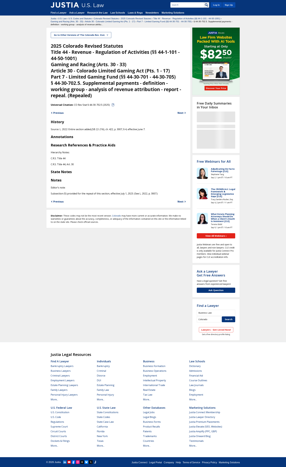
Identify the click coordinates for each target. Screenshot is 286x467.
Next (181, 113)
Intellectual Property (154, 380)
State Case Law (105, 421)
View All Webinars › (216, 235)
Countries (148, 441)
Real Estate (149, 390)
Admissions (195, 370)
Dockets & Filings (60, 441)
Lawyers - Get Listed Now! (216, 329)
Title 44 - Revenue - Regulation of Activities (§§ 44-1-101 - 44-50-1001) (186, 18)
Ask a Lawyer (77, 12)
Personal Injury (105, 394)
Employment (150, 375)
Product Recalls (151, 426)
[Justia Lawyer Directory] (95, 462)
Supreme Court (59, 426)
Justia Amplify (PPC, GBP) (203, 431)
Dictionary (195, 366)
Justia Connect (139, 462)
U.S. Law (62, 18)
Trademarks (150, 436)
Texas (100, 441)
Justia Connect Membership (204, 412)
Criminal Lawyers (60, 375)
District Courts (59, 436)
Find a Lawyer (58, 12)
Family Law (103, 390)
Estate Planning (105, 385)
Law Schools (117, 12)
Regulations (57, 421)
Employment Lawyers (62, 380)
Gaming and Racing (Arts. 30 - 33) (67, 21)
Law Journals (196, 385)
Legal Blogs (149, 417)
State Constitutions (107, 412)
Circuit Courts (58, 431)
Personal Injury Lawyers (64, 394)
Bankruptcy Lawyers (62, 366)
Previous (58, 113)
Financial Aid (196, 375)
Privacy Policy (209, 462)
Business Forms (152, 421)
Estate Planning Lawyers (64, 385)
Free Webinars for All (214, 161)
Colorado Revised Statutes (106, 18)
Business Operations (154, 370)
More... (54, 399)
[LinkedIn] (65, 462)
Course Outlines (198, 380)
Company (169, 462)
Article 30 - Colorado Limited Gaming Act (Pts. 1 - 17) (110, 21)
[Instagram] (78, 462)
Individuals (104, 361)
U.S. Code (56, 417)
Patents (147, 431)
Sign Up (229, 5)
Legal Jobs (149, 412)
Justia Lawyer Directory (202, 417)
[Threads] (82, 462)
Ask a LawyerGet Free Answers (211, 273)
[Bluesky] (86, 462)
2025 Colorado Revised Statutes (136, 18)
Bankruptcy (103, 366)
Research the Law (97, 12)
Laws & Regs (135, 12)
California (102, 426)
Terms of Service (191, 462)
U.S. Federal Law (61, 407)
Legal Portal (155, 462)
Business (148, 361)
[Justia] (65, 5)
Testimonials (196, 441)
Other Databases (154, 407)
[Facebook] (73, 462)
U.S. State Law (106, 407)
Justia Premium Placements (204, 421)
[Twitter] (91, 462)
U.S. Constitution (60, 412)
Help (178, 462)
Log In (216, 5)
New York (102, 436)
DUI (99, 380)
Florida (100, 431)
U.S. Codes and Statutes (80, 18)
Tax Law (147, 394)
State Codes (103, 417)
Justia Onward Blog (200, 436)
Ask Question (216, 290)
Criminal (101, 370)
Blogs (192, 390)
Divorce (101, 375)
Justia (53, 18)
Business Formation (154, 366)
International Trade (154, 385)
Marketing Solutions (173, 12)
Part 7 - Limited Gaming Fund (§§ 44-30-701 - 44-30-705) (164, 21)
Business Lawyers (61, 370)
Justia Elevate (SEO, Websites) (205, 426)
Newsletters (152, 12)
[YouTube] (69, 462)
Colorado (116, 215)
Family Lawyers (59, 390)
